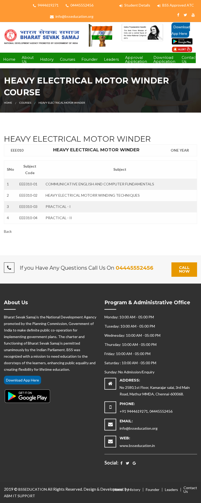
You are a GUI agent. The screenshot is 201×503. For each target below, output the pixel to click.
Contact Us (189, 59)
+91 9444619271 (134, 411)
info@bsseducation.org (74, 16)
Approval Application (136, 59)
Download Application (164, 59)
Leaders (111, 59)
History (47, 59)
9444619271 (48, 5)
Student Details (137, 5)
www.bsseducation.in (137, 445)
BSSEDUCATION (32, 489)
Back (8, 231)
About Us (28, 59)
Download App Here (180, 30)
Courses (67, 59)
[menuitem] (9, 60)
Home (9, 59)
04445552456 (81, 5)
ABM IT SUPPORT (19, 496)
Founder (89, 59)
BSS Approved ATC (177, 5)
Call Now (184, 269)
